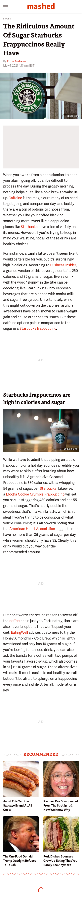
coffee (14, 620)
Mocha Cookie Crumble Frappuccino (35, 494)
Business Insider (63, 265)
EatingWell (19, 632)
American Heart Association (32, 528)
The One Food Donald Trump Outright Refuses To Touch (19, 860)
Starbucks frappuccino (38, 328)
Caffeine (15, 198)
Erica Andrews (16, 61)
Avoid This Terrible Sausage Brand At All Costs (17, 805)
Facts (7, 19)
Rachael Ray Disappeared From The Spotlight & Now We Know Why (60, 805)
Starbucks (29, 226)
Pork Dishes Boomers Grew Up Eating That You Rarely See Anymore (60, 860)
